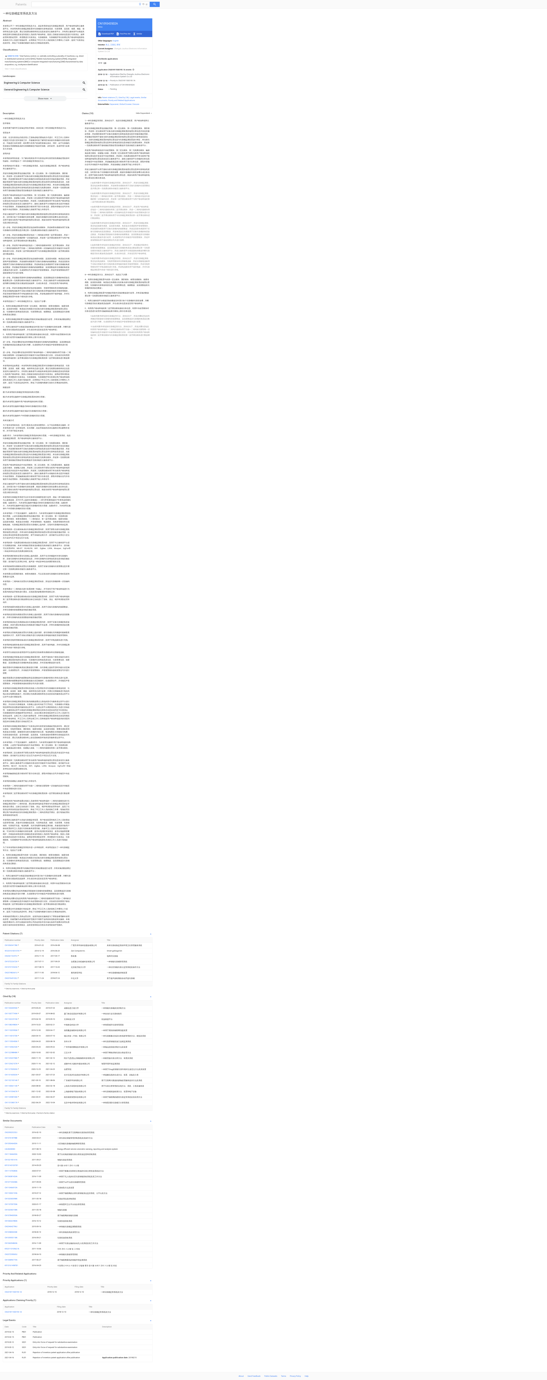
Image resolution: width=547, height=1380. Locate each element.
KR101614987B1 (11, 1265)
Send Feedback (254, 1376)
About (241, 1376)
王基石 (113, 45)
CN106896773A (11, 1260)
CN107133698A (11, 1182)
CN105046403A (11, 1143)
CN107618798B (11, 1138)
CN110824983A (11, 1025)
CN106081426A (11, 1176)
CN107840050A (11, 1215)
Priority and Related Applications (121, 100)
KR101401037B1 (11, 1165)
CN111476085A (11, 1171)
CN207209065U (11, 1254)
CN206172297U (11, 956)
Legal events (135, 97)
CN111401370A (11, 1036)
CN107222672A (11, 961)
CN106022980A (11, 1221)
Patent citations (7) (110, 97)
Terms (283, 1376)
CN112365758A (11, 1058)
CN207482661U (11, 973)
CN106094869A (11, 1243)
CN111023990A (11, 1030)
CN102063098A (11, 1199)
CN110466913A (11, 1187)
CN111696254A (11, 1047)
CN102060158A (11, 1210)
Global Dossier (125, 104)
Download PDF (107, 34)
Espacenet (114, 104)
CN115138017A (11, 1102)
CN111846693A (11, 1154)
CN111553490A (11, 1041)
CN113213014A (11, 1080)
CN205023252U (11, 1132)
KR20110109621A (12, 1249)
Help (307, 1376)
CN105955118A (11, 1238)
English (116, 41)
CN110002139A (11, 1193)
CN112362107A (11, 1064)
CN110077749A (11, 1013)
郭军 (118, 45)
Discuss (135, 104)
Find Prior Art (125, 34)
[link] (45, 60)
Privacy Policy (295, 1376)
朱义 (107, 45)
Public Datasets (270, 1376)
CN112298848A (11, 1052)
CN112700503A (11, 1069)
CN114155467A (11, 1091)
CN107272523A (11, 967)
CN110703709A (11, 1204)
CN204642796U (11, 1226)
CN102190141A (11, 1160)
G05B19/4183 (13, 56)
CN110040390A (11, 1008)
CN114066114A (11, 1086)
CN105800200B (11, 1232)
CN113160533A (11, 1075)
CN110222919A (11, 1019)
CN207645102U (11, 978)
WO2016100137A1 (12, 951)
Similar (139, 34)
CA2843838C (10, 1149)
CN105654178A (11, 945)
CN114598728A (11, 1097)
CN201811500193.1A (13, 1292)
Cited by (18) (123, 97)
